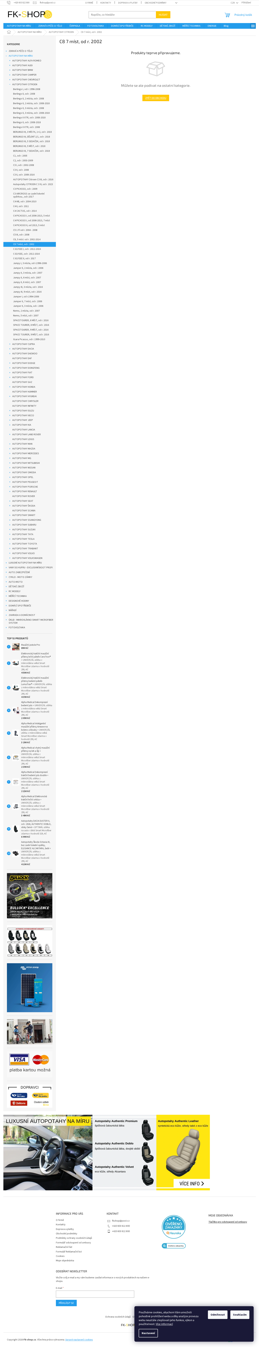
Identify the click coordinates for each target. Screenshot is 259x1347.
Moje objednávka (65, 1260)
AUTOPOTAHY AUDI (22, 65)
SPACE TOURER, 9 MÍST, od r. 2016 (31, 334)
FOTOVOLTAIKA (17, 627)
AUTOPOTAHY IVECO (23, 415)
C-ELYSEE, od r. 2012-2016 (26, 254)
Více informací (164, 1324)
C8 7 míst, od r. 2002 (23, 244)
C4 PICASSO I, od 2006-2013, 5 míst (31, 216)
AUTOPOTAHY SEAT (22, 501)
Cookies (60, 1256)
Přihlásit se (66, 1302)
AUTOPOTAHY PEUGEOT (25, 482)
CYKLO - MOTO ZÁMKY (20, 577)
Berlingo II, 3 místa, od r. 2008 (28, 108)
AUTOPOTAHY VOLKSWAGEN (27, 558)
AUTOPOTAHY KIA (21, 425)
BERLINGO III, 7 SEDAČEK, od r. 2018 (31, 151)
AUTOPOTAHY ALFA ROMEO (26, 60)
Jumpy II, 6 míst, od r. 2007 (27, 277)
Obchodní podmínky (155, 2)
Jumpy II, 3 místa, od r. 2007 (27, 273)
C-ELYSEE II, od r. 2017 (24, 258)
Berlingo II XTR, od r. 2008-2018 (29, 117)
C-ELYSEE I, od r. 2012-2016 (27, 249)
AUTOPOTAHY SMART (23, 515)
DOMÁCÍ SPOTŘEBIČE (20, 605)
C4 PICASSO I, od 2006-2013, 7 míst (31, 220)
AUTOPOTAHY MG (21, 458)
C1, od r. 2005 (20, 156)
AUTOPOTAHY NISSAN (23, 467)
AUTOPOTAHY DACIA (23, 349)
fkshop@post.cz (121, 1221)
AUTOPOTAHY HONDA (23, 387)
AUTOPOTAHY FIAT (22, 372)
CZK (233, 2)
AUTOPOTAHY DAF (22, 358)
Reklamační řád (64, 1247)
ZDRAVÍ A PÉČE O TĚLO (21, 51)
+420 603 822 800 (121, 1226)
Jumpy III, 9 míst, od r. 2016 (27, 292)
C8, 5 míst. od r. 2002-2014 (26, 239)
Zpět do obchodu (155, 97)
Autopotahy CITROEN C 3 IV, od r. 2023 (33, 184)
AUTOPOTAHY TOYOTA (24, 544)
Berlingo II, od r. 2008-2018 (27, 122)
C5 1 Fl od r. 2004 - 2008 (25, 230)
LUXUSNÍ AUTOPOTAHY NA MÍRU (25, 563)
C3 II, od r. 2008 (21, 170)
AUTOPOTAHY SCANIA (23, 510)
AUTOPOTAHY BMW (22, 70)
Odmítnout (218, 1315)
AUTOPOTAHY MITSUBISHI (26, 463)
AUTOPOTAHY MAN (22, 444)
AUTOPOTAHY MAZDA (23, 448)
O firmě (89, 2)
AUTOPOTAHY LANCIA (23, 429)
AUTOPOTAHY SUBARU (24, 525)
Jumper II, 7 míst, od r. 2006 (27, 301)
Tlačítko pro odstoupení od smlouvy (227, 1222)
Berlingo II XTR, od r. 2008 (26, 127)
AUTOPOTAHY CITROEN (24, 84)
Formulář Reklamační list (69, 1251)
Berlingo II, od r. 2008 (24, 94)
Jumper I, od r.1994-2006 (26, 296)
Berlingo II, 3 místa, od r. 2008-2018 (31, 113)
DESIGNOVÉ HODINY (19, 601)
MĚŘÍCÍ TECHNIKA (18, 596)
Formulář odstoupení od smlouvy (73, 1242)
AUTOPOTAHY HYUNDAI (24, 396)
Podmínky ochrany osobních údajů (74, 1238)
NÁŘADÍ (12, 610)
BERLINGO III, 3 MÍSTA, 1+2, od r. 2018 (32, 132)
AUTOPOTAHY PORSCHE (25, 487)
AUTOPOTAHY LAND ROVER (26, 434)
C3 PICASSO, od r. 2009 (25, 189)
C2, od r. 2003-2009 (23, 160)
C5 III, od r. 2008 (21, 235)
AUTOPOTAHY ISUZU (23, 411)
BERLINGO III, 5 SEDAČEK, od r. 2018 (31, 141)
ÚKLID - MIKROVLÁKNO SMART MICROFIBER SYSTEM (31, 621)
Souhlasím (240, 1315)
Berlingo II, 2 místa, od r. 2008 (28, 98)
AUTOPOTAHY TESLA (23, 539)
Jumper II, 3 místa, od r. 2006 (28, 306)
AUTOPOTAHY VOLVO (23, 553)
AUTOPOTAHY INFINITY (24, 406)
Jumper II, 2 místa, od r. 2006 (28, 268)
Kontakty (105, 2)
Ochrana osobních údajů (118, 1317)
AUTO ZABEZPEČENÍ (19, 572)
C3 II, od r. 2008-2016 (24, 175)
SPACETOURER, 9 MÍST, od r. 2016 (30, 330)
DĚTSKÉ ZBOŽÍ (16, 586)
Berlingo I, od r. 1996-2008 (26, 89)
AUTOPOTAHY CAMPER (24, 75)
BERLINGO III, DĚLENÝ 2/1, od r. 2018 (31, 137)
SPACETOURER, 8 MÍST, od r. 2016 (30, 320)
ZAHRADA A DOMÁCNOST (22, 615)
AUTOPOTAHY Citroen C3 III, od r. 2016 (33, 179)
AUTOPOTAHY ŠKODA (23, 506)
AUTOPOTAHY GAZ (22, 382)
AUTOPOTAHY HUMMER (24, 392)
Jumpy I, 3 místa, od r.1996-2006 (30, 263)
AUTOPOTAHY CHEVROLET (26, 79)
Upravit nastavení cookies (79, 1339)
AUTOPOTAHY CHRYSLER (25, 401)
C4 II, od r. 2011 (21, 206)
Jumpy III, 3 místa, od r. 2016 (28, 287)
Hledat (163, 14)
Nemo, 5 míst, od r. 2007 (25, 315)
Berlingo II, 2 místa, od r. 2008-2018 (31, 103)
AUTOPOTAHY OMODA (24, 472)
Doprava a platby (128, 2)
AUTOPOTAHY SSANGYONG (26, 520)
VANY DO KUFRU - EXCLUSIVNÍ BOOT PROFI (31, 567)
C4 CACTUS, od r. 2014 (24, 211)
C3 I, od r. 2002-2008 (23, 165)
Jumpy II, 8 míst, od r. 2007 (27, 282)
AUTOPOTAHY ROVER (23, 496)
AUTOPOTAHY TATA (22, 534)
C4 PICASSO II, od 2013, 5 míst (29, 225)
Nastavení (148, 1333)
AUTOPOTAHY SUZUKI (23, 529)
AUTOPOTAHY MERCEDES (25, 453)
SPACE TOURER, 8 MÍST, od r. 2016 (31, 325)
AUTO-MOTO (16, 582)
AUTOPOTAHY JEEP (22, 420)
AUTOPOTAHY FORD (23, 377)
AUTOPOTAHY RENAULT (24, 491)
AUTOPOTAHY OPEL (22, 477)
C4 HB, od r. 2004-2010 (24, 201)
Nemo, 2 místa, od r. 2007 (26, 311)
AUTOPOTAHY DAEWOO (24, 353)
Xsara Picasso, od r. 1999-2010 (29, 339)
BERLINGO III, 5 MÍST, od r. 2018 (29, 146)
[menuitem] (19, 26)
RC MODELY (14, 591)
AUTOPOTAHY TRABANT (25, 548)
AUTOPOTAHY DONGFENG (26, 368)
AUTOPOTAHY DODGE (23, 363)
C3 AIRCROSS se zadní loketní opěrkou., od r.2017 (29, 195)
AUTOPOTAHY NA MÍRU (21, 56)
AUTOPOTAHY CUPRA (23, 344)
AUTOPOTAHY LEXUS (23, 439)
